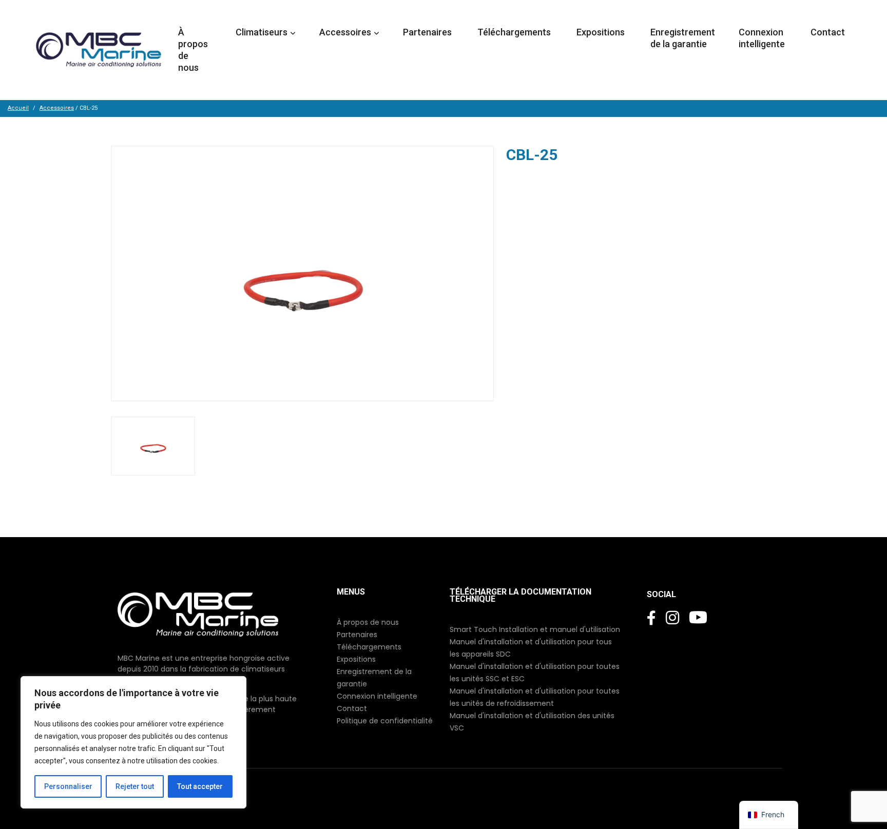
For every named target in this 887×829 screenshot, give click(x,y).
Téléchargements (515, 32)
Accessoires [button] (345, 32)
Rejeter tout (134, 786)
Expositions (601, 32)
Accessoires (57, 108)
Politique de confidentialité (385, 721)
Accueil (18, 108)
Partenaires (428, 32)
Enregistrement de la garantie (682, 38)
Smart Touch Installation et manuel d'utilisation (535, 629)
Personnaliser (68, 786)
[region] (133, 742)
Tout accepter (200, 786)
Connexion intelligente (763, 38)
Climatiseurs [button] (261, 32)
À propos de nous (193, 50)
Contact (829, 32)
